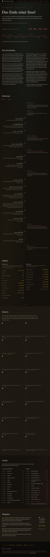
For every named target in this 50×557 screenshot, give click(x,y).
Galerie (36, 1)
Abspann (46, 1)
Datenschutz (9, 548)
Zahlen (31, 1)
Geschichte (19, 1)
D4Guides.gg (12, 545)
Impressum (4, 548)
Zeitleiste (26, 1)
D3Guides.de (19, 545)
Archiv (41, 1)
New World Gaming (9, 1)
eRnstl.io (26, 545)
